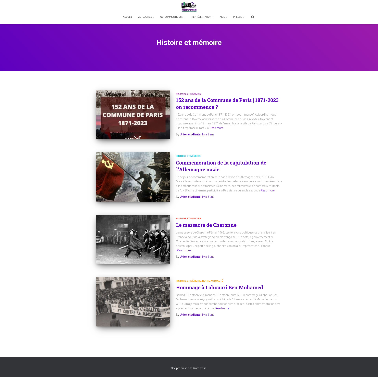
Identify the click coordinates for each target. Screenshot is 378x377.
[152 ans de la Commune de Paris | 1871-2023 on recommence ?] (133, 114)
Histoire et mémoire (188, 93)
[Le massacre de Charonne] (133, 239)
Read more (216, 128)
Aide (222, 17)
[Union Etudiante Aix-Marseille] (189, 7)
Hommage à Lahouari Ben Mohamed (219, 287)
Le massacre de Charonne (206, 225)
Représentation (202, 17)
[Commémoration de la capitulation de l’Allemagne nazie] (133, 177)
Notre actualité (212, 281)
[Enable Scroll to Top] (370, 369)
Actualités (145, 17)
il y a (208, 134)
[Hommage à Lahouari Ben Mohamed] (133, 301)
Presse (237, 17)
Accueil (127, 17)
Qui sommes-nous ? (172, 17)
